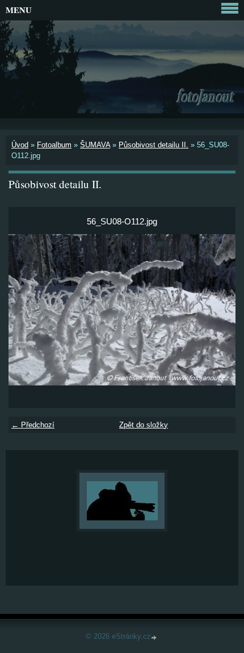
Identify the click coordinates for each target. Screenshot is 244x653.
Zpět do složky (143, 425)
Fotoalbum (54, 145)
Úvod (19, 145)
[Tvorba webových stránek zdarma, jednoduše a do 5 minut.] (155, 637)
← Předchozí (32, 425)
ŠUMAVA (95, 145)
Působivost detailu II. (153, 145)
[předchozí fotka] (27, 309)
